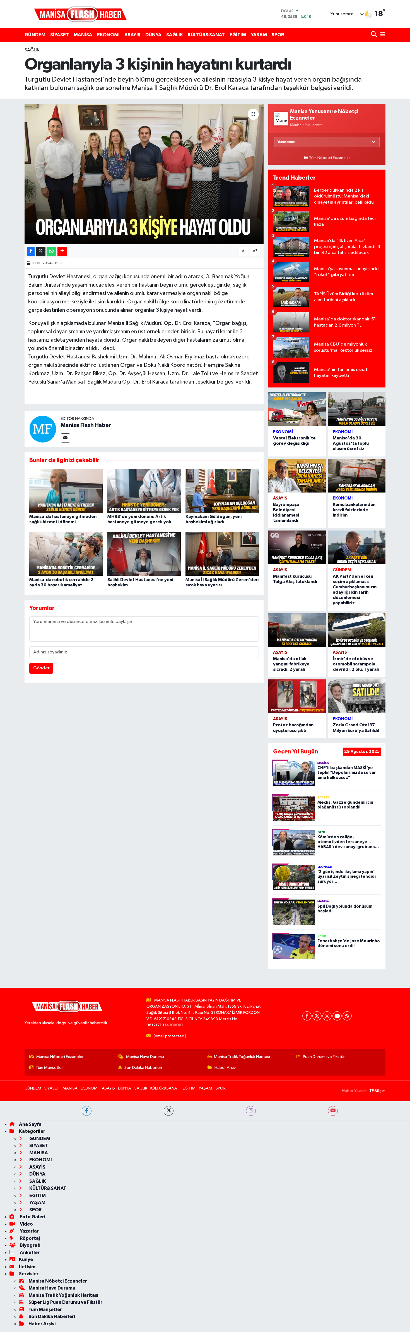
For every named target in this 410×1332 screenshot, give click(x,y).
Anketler (29, 1252)
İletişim (27, 1266)
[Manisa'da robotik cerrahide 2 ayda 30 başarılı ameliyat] (66, 553)
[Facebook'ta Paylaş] (31, 251)
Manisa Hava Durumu (145, 1057)
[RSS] (347, 1016)
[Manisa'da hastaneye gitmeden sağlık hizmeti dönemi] (66, 490)
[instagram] (251, 1111)
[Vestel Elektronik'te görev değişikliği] (297, 409)
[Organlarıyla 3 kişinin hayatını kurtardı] (144, 174)
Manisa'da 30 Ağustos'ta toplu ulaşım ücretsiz (351, 443)
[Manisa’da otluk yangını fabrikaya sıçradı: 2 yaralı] (297, 630)
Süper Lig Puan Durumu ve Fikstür (65, 1302)
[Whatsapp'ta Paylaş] (51, 251)
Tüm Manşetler (49, 1067)
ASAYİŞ (132, 34)
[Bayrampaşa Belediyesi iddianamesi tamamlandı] (297, 476)
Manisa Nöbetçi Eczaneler (60, 1057)
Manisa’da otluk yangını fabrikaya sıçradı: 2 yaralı (291, 664)
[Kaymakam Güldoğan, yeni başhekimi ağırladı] (222, 490)
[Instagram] (327, 1016)
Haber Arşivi (225, 1067)
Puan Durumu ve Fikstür (324, 1057)
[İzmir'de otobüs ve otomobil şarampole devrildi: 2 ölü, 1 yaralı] (356, 630)
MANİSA (83, 34)
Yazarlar (29, 1231)
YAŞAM (259, 34)
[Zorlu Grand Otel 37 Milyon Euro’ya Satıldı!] (356, 696)
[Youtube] (337, 1016)
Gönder (41, 668)
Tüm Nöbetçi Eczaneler (329, 158)
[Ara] (374, 35)
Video (26, 1224)
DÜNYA (153, 34)
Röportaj (29, 1238)
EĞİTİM (238, 34)
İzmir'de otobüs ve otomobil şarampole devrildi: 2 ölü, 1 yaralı (356, 664)
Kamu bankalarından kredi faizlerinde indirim (354, 509)
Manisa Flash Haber (86, 425)
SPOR (278, 34)
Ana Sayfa (30, 1124)
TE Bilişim (377, 1091)
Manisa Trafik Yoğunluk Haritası (242, 1057)
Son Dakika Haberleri (143, 1067)
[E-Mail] (65, 438)
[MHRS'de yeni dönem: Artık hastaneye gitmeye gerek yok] (144, 490)
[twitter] (168, 1111)
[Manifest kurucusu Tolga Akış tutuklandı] (297, 547)
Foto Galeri (32, 1216)
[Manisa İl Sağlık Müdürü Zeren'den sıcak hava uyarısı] (222, 553)
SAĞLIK (174, 34)
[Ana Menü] (382, 35)
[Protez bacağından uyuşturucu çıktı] (297, 696)
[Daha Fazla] (62, 251)
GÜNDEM (35, 34)
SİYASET (59, 34)
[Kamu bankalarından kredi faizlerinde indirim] (356, 476)
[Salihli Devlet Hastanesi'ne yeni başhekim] (144, 553)
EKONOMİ (108, 34)
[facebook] (86, 1111)
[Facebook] (307, 1016)
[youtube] (333, 1111)
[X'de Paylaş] (40, 251)
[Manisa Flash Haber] (80, 14)
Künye (26, 1259)
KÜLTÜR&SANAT (206, 34)
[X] (317, 1016)
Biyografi (29, 1245)
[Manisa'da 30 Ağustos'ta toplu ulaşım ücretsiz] (356, 409)
